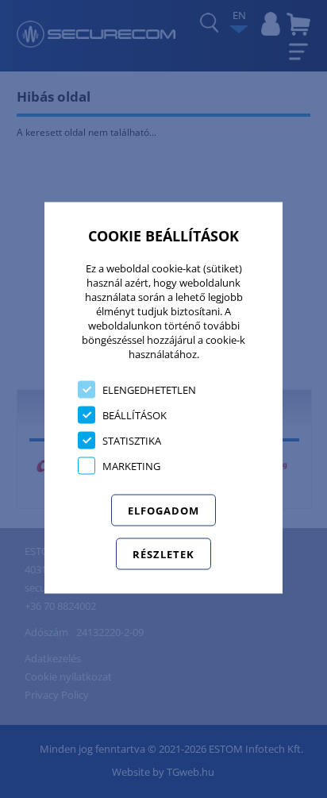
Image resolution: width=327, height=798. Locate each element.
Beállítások (134, 414)
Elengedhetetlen (149, 389)
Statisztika (131, 440)
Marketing (131, 465)
